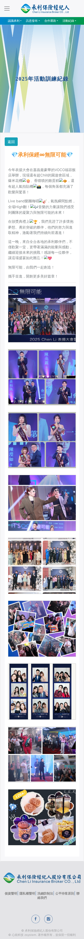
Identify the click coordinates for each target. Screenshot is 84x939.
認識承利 (13, 20)
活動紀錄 (68, 20)
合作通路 (50, 20)
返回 (11, 141)
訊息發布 (32, 20)
